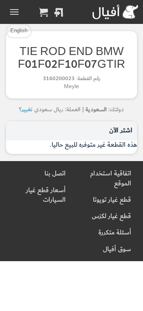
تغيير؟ (26, 109)
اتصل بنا (55, 173)
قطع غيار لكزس (111, 216)
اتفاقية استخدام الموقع (110, 178)
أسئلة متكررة (115, 232)
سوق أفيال (117, 249)
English (18, 30)
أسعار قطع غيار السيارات (46, 195)
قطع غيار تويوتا (112, 200)
